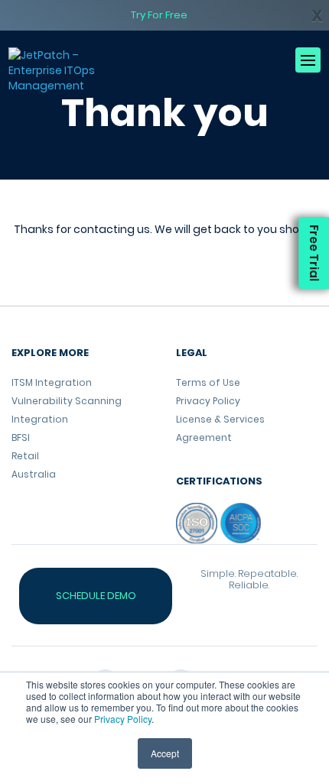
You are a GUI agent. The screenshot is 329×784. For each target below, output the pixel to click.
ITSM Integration (51, 382)
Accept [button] (165, 753)
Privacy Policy (122, 718)
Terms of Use (208, 382)
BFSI (20, 437)
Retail (25, 455)
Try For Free (159, 15)
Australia (33, 474)
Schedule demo (96, 595)
